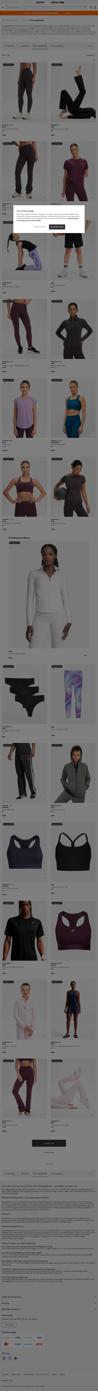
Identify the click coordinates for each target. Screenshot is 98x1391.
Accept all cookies (57, 227)
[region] (49, 219)
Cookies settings (40, 227)
